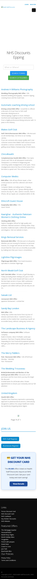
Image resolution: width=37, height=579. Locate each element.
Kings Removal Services (12, 237)
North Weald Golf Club (12, 270)
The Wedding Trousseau (13, 368)
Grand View (5, 544)
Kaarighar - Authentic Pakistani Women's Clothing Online (16, 215)
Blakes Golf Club (9, 129)
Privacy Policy (5, 558)
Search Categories (18, 78)
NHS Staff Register (10, 439)
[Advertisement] (18, 32)
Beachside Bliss (6, 551)
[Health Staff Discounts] (8, 7)
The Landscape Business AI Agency (18, 328)
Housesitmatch (6, 532)
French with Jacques (7, 542)
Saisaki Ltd (6, 295)
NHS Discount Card (7, 514)
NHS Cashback (6, 516)
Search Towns (18, 73)
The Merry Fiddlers (10, 353)
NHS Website (5, 521)
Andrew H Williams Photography (17, 89)
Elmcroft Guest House (12, 201)
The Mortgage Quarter (8, 530)
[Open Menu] (34, 10)
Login (26, 4)
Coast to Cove (6, 546)
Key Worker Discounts (8, 519)
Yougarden (4, 539)
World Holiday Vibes (7, 537)
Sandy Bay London (10, 308)
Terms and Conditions (8, 560)
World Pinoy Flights (7, 535)
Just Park (4, 549)
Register (33, 4)
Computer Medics (9, 176)
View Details (18, 484)
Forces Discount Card (8, 511)
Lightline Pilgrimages (11, 257)
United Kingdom (9, 393)
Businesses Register (11, 446)
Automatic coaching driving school (18, 105)
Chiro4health (7, 154)
